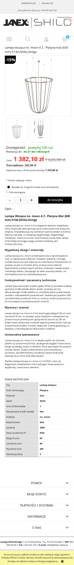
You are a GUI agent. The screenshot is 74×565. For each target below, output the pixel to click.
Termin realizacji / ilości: (19, 180)
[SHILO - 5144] (16, 128)
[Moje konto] (46, 39)
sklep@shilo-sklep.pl (29, 10)
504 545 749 (30, 544)
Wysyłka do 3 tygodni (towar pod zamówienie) (35, 187)
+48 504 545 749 (49, 10)
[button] (9, 39)
